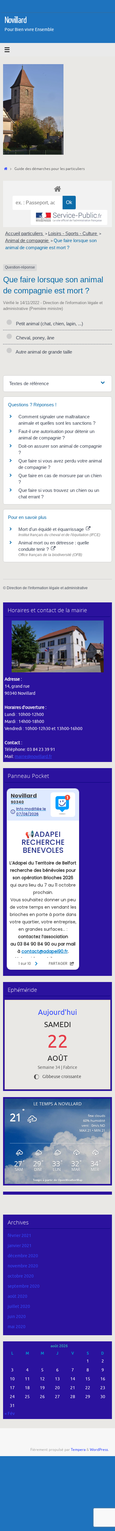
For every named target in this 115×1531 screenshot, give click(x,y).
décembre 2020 (23, 1255)
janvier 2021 (20, 1245)
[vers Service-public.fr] (69, 217)
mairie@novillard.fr (33, 756)
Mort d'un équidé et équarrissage (51, 529)
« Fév (10, 1413)
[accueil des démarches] (57, 188)
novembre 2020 (23, 1266)
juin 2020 (17, 1316)
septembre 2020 (24, 1286)
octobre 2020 (21, 1276)
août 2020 (17, 1296)
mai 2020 (16, 1326)
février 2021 (19, 1235)
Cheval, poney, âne (33, 337)
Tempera (78, 1449)
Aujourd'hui (57, 1012)
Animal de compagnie (27, 240)
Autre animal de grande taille (42, 351)
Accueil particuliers (24, 233)
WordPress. (99, 1449)
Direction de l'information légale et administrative (47, 588)
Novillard (16, 20)
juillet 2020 (19, 1306)
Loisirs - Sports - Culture (73, 233)
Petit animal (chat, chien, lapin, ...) (48, 323)
